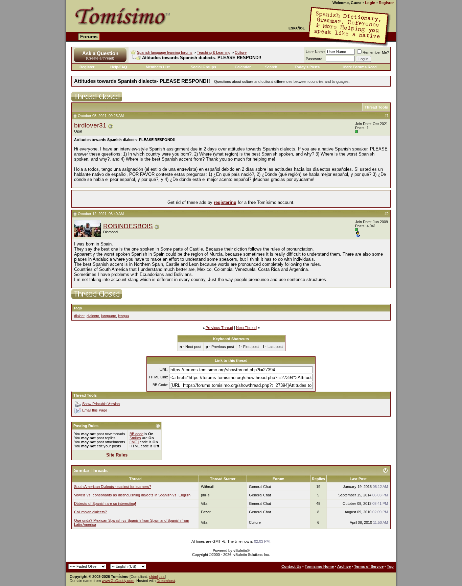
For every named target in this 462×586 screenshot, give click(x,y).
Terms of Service (369, 566)
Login (370, 3)
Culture (241, 52)
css (162, 577)
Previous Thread (219, 328)
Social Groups (203, 67)
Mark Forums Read (360, 67)
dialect (79, 316)
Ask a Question (100, 53)
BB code (136, 434)
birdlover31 (90, 125)
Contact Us (291, 566)
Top (390, 566)
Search (271, 67)
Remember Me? (376, 52)
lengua (123, 316)
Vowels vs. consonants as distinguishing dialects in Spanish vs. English (132, 495)
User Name (315, 52)
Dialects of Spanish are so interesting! (105, 503)
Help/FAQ (118, 67)
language (108, 316)
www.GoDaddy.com (118, 581)
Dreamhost (166, 581)
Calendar (243, 67)
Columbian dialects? (90, 512)
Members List (158, 67)
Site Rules (117, 455)
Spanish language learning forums (164, 52)
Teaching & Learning (213, 52)
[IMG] (134, 442)
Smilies (135, 438)
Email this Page (94, 410)
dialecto (93, 316)
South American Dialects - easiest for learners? (112, 487)
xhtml (153, 577)
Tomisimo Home (319, 566)
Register (386, 3)
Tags (77, 308)
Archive (344, 566)
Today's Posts (307, 67)
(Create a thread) (100, 58)
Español (296, 28)
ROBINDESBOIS (128, 226)
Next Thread (246, 328)
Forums (89, 36)
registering (225, 202)
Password (314, 59)
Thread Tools (376, 107)
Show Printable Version (101, 404)
